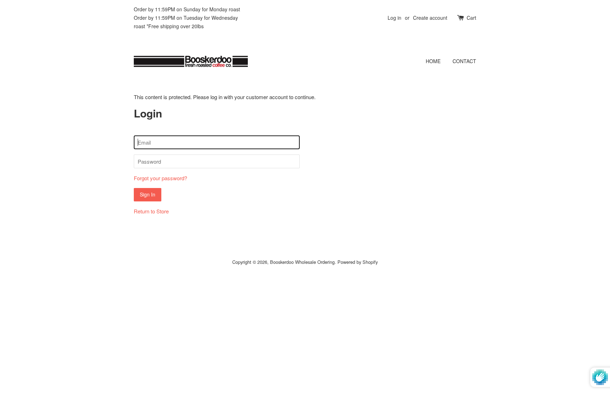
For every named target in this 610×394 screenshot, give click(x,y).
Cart (471, 17)
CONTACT (464, 61)
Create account (430, 17)
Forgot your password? (160, 178)
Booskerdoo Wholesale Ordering (302, 262)
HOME (433, 61)
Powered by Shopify (357, 262)
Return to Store (151, 211)
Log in (394, 17)
